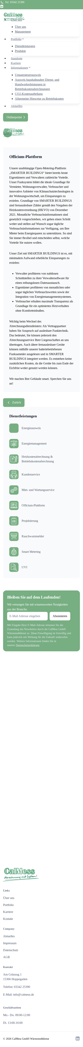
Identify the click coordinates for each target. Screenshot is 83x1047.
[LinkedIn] (1, 7)
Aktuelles (16, 106)
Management (23, 31)
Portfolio (8, 905)
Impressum (9, 943)
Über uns (20, 26)
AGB (6, 957)
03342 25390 (17, 2)
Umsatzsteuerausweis (28, 75)
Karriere (16, 63)
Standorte (16, 58)
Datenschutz (10, 950)
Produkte (20, 51)
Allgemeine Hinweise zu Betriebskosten (39, 98)
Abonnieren (60, 616)
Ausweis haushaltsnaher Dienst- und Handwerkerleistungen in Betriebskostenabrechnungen (37, 84)
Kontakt (8, 918)
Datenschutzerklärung (27, 645)
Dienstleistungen (25, 46)
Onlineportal (14, 117)
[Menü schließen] (80, 5)
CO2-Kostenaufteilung (29, 93)
